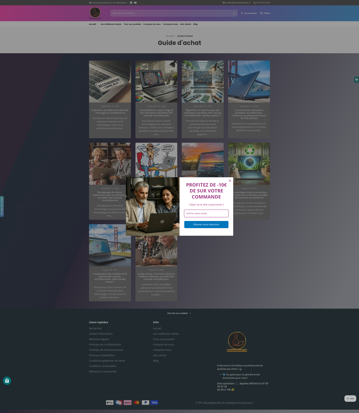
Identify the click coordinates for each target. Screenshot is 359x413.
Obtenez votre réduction (206, 224)
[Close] (229, 180)
